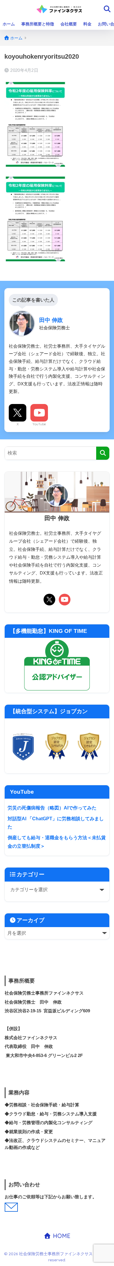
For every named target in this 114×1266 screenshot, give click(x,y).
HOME (60, 1235)
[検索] (102, 453)
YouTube (39, 424)
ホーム (9, 24)
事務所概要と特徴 (37, 24)
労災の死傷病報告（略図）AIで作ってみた (52, 807)
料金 (87, 24)
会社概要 (69, 24)
